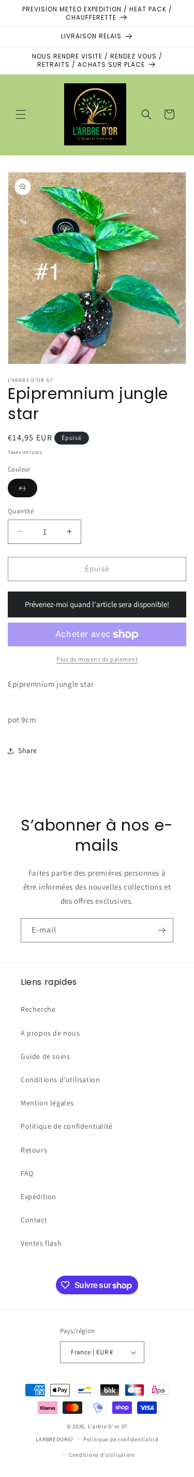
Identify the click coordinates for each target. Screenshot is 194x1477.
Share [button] (27, 750)
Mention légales (47, 1102)
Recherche (38, 1009)
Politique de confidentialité (67, 1126)
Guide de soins (45, 1056)
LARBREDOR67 (54, 1438)
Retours (34, 1150)
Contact (34, 1219)
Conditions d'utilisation (60, 1079)
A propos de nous (50, 1033)
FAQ (27, 1173)
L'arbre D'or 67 (108, 1426)
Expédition (38, 1196)
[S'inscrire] (161, 930)
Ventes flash (41, 1243)
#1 (28, 490)
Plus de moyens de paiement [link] (97, 659)
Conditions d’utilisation (102, 1454)
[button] (20, 114)
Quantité (21, 511)
